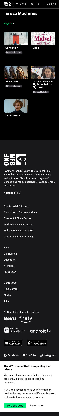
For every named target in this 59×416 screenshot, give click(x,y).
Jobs (6, 301)
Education (9, 259)
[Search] (32, 4)
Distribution (10, 253)
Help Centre (10, 289)
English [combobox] (8, 23)
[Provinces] (13, 23)
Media (7, 295)
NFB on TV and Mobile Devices (21, 312)
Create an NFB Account (17, 206)
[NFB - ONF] (8, 4)
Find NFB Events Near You (18, 224)
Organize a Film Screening (19, 236)
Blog (6, 247)
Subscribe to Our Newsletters (20, 212)
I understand (15, 405)
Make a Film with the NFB (18, 230)
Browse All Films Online (17, 218)
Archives (8, 265)
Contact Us (10, 282)
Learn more (36, 405)
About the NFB (12, 192)
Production (10, 271)
